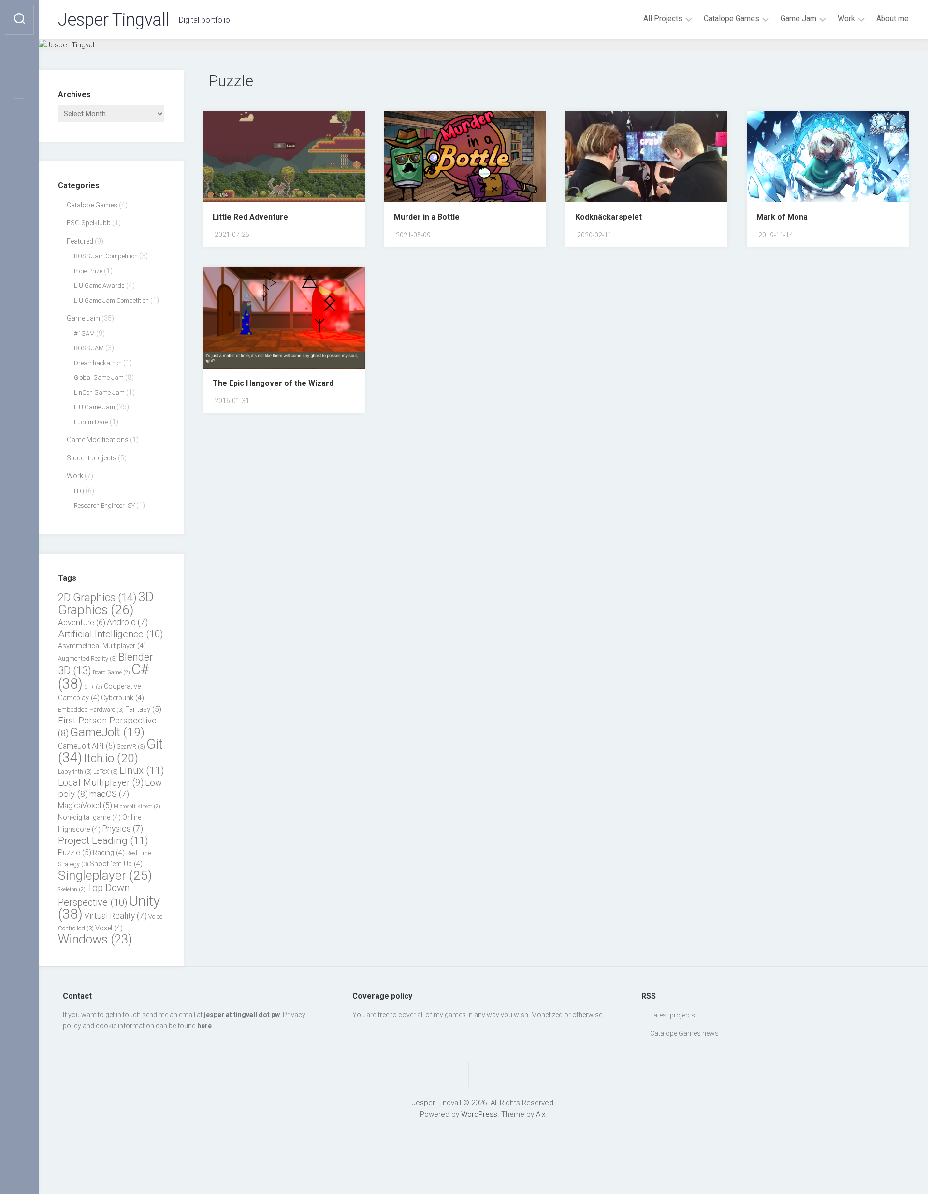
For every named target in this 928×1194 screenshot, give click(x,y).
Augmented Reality (87, 658)
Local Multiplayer (101, 782)
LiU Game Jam (94, 407)
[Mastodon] (19, 84)
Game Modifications (98, 439)
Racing (109, 853)
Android (127, 622)
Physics (122, 829)
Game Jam (798, 18)
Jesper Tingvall (113, 20)
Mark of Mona (782, 216)
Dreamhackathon (98, 363)
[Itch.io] (19, 182)
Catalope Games (731, 18)
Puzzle (74, 852)
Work (846, 18)
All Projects (662, 18)
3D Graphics (106, 603)
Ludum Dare (91, 422)
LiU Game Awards (99, 285)
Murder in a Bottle (427, 216)
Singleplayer (105, 875)
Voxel (109, 928)
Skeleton (72, 889)
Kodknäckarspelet (608, 216)
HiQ (79, 491)
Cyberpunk (122, 698)
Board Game (111, 672)
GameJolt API (86, 746)
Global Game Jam (99, 377)
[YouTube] (19, 157)
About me (892, 18)
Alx (540, 1114)
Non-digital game (89, 817)
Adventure (81, 622)
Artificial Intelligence (110, 634)
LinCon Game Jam (99, 392)
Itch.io (111, 758)
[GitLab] (19, 206)
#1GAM (84, 333)
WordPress (479, 1114)
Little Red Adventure (250, 216)
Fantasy (143, 709)
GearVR (130, 746)
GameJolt (107, 732)
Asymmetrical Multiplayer (102, 646)
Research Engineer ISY (104, 505)
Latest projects (672, 1015)
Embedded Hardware (91, 709)
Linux (141, 770)
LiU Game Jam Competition (111, 300)
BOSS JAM (89, 348)
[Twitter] (19, 60)
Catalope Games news (684, 1033)
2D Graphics (97, 597)
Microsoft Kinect (137, 806)
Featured (80, 241)
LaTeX (105, 771)
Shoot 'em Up (116, 864)
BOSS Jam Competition (106, 256)
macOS (109, 794)
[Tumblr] (19, 133)
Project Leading (103, 840)
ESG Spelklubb (89, 223)
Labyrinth (75, 771)
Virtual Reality (115, 916)
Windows (95, 939)
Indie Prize (88, 271)
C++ (93, 687)
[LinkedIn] (19, 109)
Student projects (91, 458)
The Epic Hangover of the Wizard (273, 383)
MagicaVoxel (85, 805)
